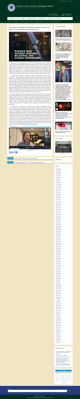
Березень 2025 (58, 197)
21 (58, 378)
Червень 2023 (58, 233)
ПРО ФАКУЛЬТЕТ (11, 18)
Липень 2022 (58, 251)
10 (65, 375)
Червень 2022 (58, 253)
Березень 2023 (58, 238)
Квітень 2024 (58, 216)
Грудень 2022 (58, 243)
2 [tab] (63, 153)
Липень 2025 (58, 190)
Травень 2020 (58, 293)
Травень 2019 (58, 310)
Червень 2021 (58, 273)
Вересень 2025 (58, 187)
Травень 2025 (58, 194)
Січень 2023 (58, 241)
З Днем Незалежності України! (61, 355)
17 (65, 376)
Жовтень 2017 (58, 337)
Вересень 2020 (58, 288)
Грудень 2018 (58, 317)
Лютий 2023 (58, 239)
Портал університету (62, 1)
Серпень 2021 (58, 270)
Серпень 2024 (58, 209)
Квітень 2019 (58, 312)
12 (70, 375)
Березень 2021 (58, 278)
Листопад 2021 (58, 265)
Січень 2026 (58, 180)
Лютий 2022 (58, 260)
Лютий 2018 (58, 332)
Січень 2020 (58, 300)
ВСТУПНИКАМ (58, 18)
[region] (30, 137)
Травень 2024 (58, 214)
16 (63, 376)
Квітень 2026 (58, 175)
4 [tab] (30, 150)
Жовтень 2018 (58, 320)
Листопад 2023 (58, 224)
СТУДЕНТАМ (50, 18)
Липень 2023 (58, 231)
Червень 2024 (58, 212)
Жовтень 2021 (58, 266)
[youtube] (71, 1)
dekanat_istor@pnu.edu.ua (56, 15)
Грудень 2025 (58, 182)
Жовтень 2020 (58, 287)
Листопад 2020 (58, 285)
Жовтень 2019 (58, 305)
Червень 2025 (58, 192)
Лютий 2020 (58, 298)
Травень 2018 (58, 327)
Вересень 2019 (58, 307)
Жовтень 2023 (58, 226)
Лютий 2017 (58, 342)
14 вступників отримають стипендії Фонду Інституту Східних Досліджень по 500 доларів (63, 352)
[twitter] (69, 1)
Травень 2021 (58, 275)
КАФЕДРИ (23, 18)
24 (65, 378)
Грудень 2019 (58, 302)
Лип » (65, 382)
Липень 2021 (58, 271)
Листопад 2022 (58, 244)
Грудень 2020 (58, 283)
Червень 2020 (58, 292)
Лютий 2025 (58, 199)
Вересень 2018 (58, 322)
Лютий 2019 (58, 315)
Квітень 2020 (58, 295)
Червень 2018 (58, 325)
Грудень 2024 (58, 202)
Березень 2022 (58, 258)
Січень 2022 (58, 261)
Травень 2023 (58, 234)
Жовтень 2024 (58, 206)
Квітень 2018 (58, 329)
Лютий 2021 (58, 280)
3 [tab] (29, 150)
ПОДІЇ (18, 18)
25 (67, 378)
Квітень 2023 (58, 236)
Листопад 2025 (58, 184)
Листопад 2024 (58, 204)
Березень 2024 (58, 217)
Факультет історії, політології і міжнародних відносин (34, 6)
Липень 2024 (58, 211)
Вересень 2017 (58, 339)
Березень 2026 (58, 177)
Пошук (9, 389)
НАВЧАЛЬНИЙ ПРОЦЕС (31, 18)
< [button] (10, 137)
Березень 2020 (58, 297)
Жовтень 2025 (58, 185)
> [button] (49, 137)
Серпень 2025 (58, 189)
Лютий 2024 (58, 219)
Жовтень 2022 (58, 246)
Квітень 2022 (58, 256)
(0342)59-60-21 (55, 14)
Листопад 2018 (58, 319)
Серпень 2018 (58, 324)
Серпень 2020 (58, 290)
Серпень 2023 (58, 229)
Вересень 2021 (58, 268)
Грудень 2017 (58, 334)
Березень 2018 (58, 330)
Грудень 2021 (58, 263)
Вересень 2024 (58, 207)
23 (63, 378)
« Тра (62, 382)
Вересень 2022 (58, 248)
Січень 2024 (58, 221)
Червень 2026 (58, 172)
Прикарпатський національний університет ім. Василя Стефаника (38, 397)
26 (70, 378)
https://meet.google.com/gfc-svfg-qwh (62, 99)
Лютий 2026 (58, 179)
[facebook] (67, 1)
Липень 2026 (58, 170)
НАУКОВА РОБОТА (42, 18)
